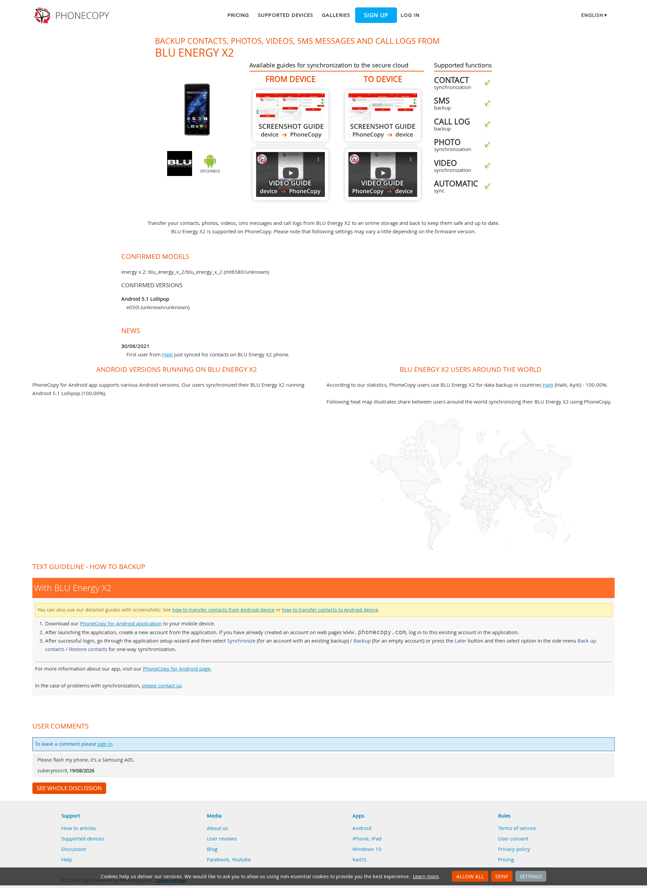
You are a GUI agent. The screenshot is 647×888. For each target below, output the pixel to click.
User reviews (222, 838)
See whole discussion (69, 788)
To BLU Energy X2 (383, 116)
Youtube (241, 859)
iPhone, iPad (366, 838)
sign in (105, 744)
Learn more (426, 877)
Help (66, 859)
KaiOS (359, 859)
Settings (531, 876)
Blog (212, 849)
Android (361, 828)
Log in (410, 14)
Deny (501, 876)
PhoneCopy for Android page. (177, 668)
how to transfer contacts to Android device (330, 610)
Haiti (167, 354)
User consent (513, 838)
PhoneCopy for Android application (121, 623)
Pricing (238, 14)
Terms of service (517, 828)
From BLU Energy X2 (290, 116)
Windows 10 (366, 849)
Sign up (376, 15)
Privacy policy (514, 849)
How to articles (78, 828)
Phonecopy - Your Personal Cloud (72, 15)
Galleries (336, 14)
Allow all (470, 876)
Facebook (218, 859)
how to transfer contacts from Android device (223, 610)
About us (217, 828)
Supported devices (285, 14)
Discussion (73, 849)
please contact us (162, 685)
